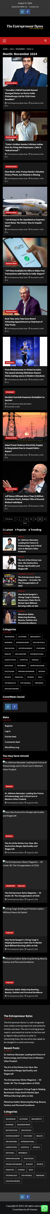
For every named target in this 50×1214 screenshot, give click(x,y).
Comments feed (12, 742)
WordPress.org (12, 747)
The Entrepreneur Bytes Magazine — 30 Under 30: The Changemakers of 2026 (29, 581)
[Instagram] (22, 11)
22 (45, 519)
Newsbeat (21, 666)
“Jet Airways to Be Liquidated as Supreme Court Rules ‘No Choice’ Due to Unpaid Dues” (25, 222)
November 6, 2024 (37, 277)
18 (26, 519)
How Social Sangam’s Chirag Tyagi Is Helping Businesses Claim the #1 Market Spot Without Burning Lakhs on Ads (29, 600)
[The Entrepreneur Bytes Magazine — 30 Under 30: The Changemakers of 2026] (9, 579)
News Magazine (37, 666)
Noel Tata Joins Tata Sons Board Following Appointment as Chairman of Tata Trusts (23, 321)
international (37, 654)
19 (31, 519)
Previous (9, 519)
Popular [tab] (21, 530)
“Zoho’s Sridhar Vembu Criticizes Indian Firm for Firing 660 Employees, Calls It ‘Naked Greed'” (24, 147)
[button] (5, 40)
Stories (30, 677)
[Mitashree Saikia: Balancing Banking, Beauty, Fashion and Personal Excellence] (9, 616)
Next (25, 523)
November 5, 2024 (37, 380)
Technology (10, 683)
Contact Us (34, 7)
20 (36, 519)
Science (41, 671)
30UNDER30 (22, 574)
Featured (30, 574)
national (9, 666)
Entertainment (25, 648)
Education (9, 648)
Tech (40, 677)
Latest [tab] (9, 530)
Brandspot (10, 362)
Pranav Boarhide (26, 671)
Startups (19, 677)
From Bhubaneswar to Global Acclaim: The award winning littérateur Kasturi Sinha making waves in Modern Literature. (25, 372)
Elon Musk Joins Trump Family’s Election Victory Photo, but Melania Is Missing (24, 173)
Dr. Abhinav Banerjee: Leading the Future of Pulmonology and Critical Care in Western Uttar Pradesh (29, 546)
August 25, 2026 (32, 899)
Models (35, 660)
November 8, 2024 (37, 103)
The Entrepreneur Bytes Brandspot (19, 404)
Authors (22, 637)
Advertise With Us (19, 7)
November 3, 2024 (37, 455)
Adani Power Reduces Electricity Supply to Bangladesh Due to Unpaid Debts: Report (24, 448)
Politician (9, 671)
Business (21, 537)
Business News (11, 83)
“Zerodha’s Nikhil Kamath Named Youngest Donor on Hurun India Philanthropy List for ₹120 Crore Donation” (21, 95)
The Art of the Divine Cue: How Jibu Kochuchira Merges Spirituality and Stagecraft (30, 564)
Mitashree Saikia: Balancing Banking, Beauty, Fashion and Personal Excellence (27, 618)
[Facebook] (27, 11)
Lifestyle (24, 660)
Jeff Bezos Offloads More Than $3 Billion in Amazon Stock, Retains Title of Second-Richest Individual (25, 499)
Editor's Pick (39, 642)
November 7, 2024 (37, 178)
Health (8, 654)
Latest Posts (10, 660)
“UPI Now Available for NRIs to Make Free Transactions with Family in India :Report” (25, 272)
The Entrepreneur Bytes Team (17, 103)
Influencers (20, 654)
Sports (8, 677)
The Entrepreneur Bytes (15, 803)
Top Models (25, 683)
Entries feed (10, 736)
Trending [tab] (35, 530)
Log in (8, 731)
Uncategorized (12, 689)
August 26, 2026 (32, 803)
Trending (39, 683)
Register (9, 726)
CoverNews (18, 1209)
